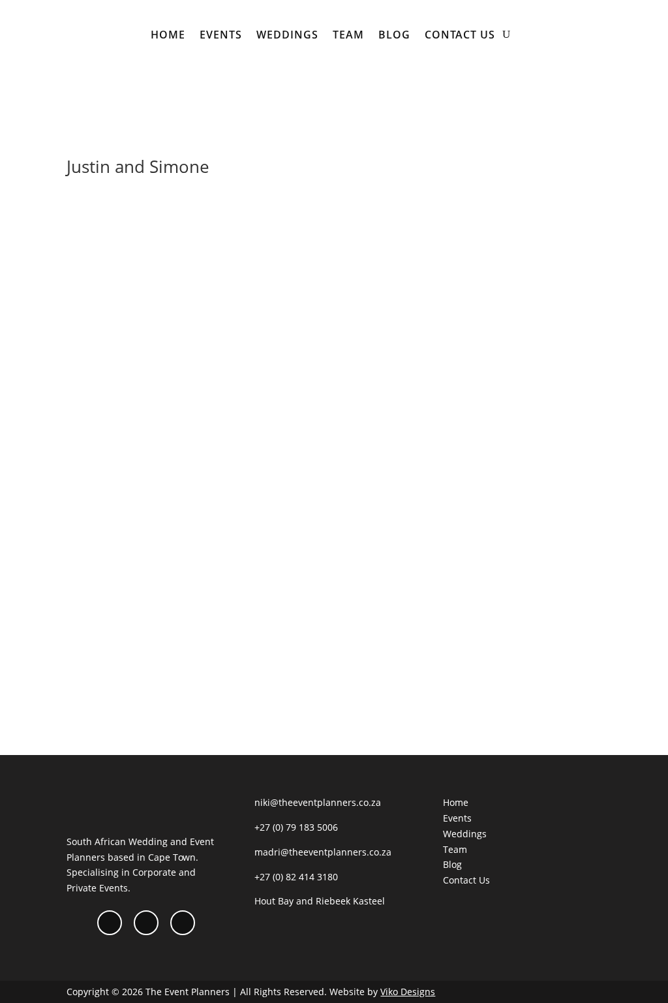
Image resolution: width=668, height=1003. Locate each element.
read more (102, 666)
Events (221, 34)
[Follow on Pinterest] (182, 922)
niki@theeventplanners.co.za (317, 802)
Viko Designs (407, 991)
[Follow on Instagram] (146, 922)
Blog (394, 34)
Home (168, 34)
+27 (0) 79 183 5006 (296, 827)
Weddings (287, 34)
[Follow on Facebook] (109, 922)
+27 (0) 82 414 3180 (296, 877)
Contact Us (460, 34)
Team (348, 34)
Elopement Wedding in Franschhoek (179, 580)
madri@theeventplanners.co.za (322, 852)
